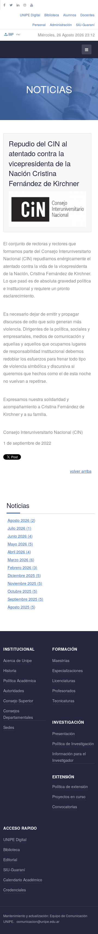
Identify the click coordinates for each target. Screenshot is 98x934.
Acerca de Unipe (17, 660)
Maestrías (60, 660)
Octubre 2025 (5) (22, 591)
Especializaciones (67, 670)
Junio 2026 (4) (20, 536)
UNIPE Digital (30, 14)
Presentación (63, 733)
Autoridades (13, 690)
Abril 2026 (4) (19, 551)
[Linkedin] (18, 4)
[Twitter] (11, 4)
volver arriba (80, 471)
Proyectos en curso (68, 796)
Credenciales (14, 889)
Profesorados (63, 690)
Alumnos (69, 14)
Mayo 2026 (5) (20, 544)
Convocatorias (64, 806)
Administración (61, 24)
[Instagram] (24, 4)
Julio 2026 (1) (19, 528)
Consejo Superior (18, 700)
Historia (9, 670)
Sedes (8, 727)
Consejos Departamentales (18, 714)
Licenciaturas (63, 680)
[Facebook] (4, 4)
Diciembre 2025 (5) (24, 575)
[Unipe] (12, 34)
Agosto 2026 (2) (21, 520)
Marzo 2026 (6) (21, 559)
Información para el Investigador (69, 757)
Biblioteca (51, 14)
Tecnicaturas (63, 700)
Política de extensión (70, 786)
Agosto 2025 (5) (21, 607)
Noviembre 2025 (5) (25, 583)
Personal (39, 24)
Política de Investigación (73, 743)
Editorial (10, 859)
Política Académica (19, 680)
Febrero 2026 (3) (22, 567)
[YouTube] (31, 4)
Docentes (87, 14)
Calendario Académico (22, 879)
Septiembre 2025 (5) (25, 599)
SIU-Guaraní (85, 24)
